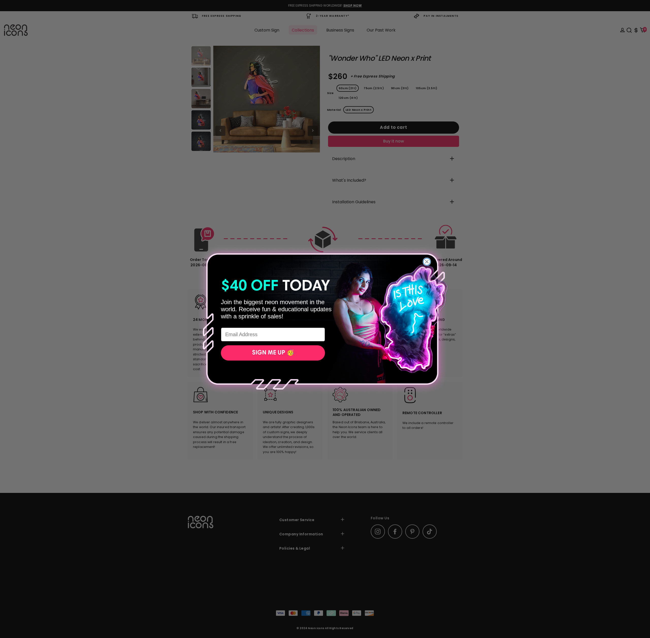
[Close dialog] (426, 261)
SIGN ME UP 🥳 (273, 353)
